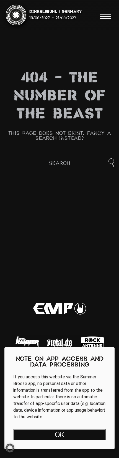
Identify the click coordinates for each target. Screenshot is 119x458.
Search (59, 163)
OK (59, 435)
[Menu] (106, 17)
